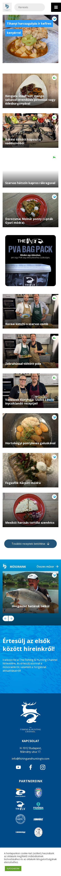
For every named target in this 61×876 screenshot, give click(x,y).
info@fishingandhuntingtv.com (30, 758)
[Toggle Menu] (56, 7)
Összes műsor (45, 566)
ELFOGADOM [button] (13, 868)
